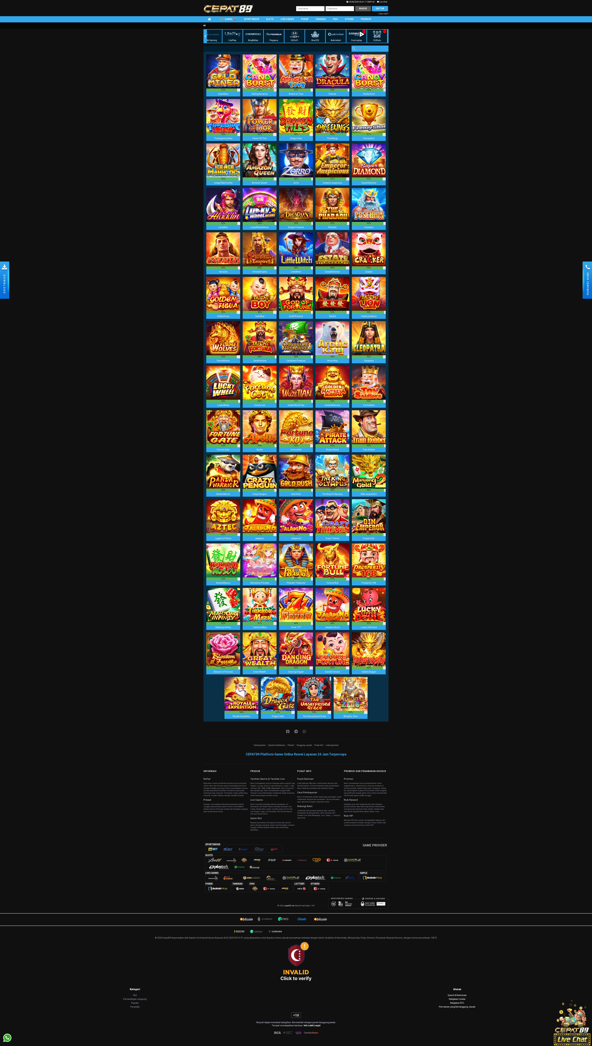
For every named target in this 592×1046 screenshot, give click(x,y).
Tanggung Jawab (304, 745)
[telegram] (296, 731)
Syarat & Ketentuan (276, 745)
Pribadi (291, 745)
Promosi (366, 19)
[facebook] (287, 731)
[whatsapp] (304, 731)
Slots (269, 19)
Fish (335, 19)
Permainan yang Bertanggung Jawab (457, 1007)
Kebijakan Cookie (457, 999)
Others (349, 19)
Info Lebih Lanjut (312, 1025)
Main (223, 71)
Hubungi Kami (332, 745)
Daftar (380, 8)
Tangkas (320, 19)
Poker (304, 19)
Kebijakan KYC (457, 1003)
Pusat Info (318, 745)
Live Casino (287, 19)
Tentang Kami (260, 745)
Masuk (363, 8)
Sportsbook (251, 19)
